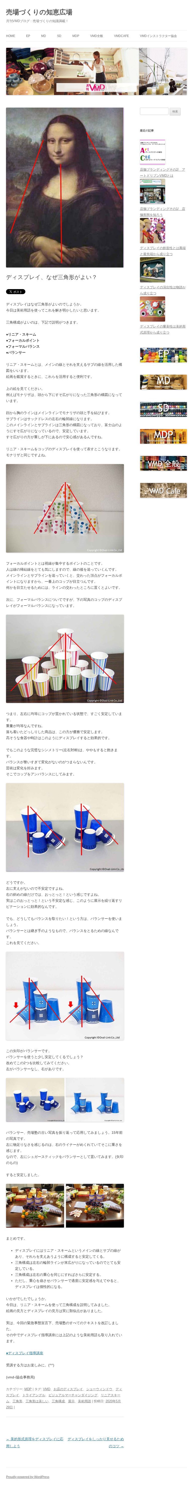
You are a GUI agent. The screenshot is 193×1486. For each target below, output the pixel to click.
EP (28, 36)
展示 (71, 1401)
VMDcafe (121, 36)
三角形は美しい (37, 1401)
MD (43, 36)
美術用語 (84, 1401)
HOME (10, 36)
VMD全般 (96, 36)
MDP (75, 36)
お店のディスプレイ (68, 1389)
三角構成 (58, 1401)
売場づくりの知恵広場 (39, 12)
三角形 (17, 1401)
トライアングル (33, 1395)
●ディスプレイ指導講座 (24, 1353)
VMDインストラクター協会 (158, 36)
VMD (46, 1389)
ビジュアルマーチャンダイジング (73, 1395)
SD (59, 36)
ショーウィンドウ (99, 1389)
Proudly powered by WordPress (27, 1477)
